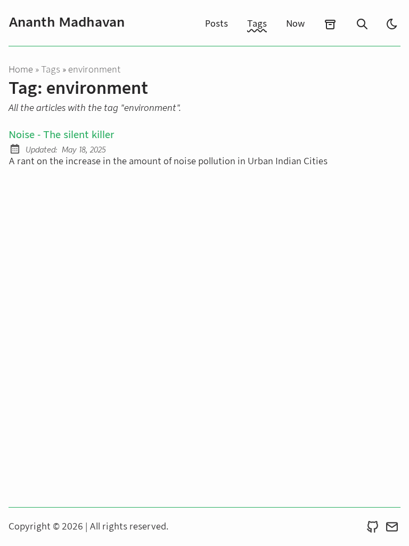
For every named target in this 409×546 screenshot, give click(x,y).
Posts (216, 24)
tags (51, 70)
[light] (391, 24)
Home (21, 70)
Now (295, 24)
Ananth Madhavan (67, 22)
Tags (257, 24)
